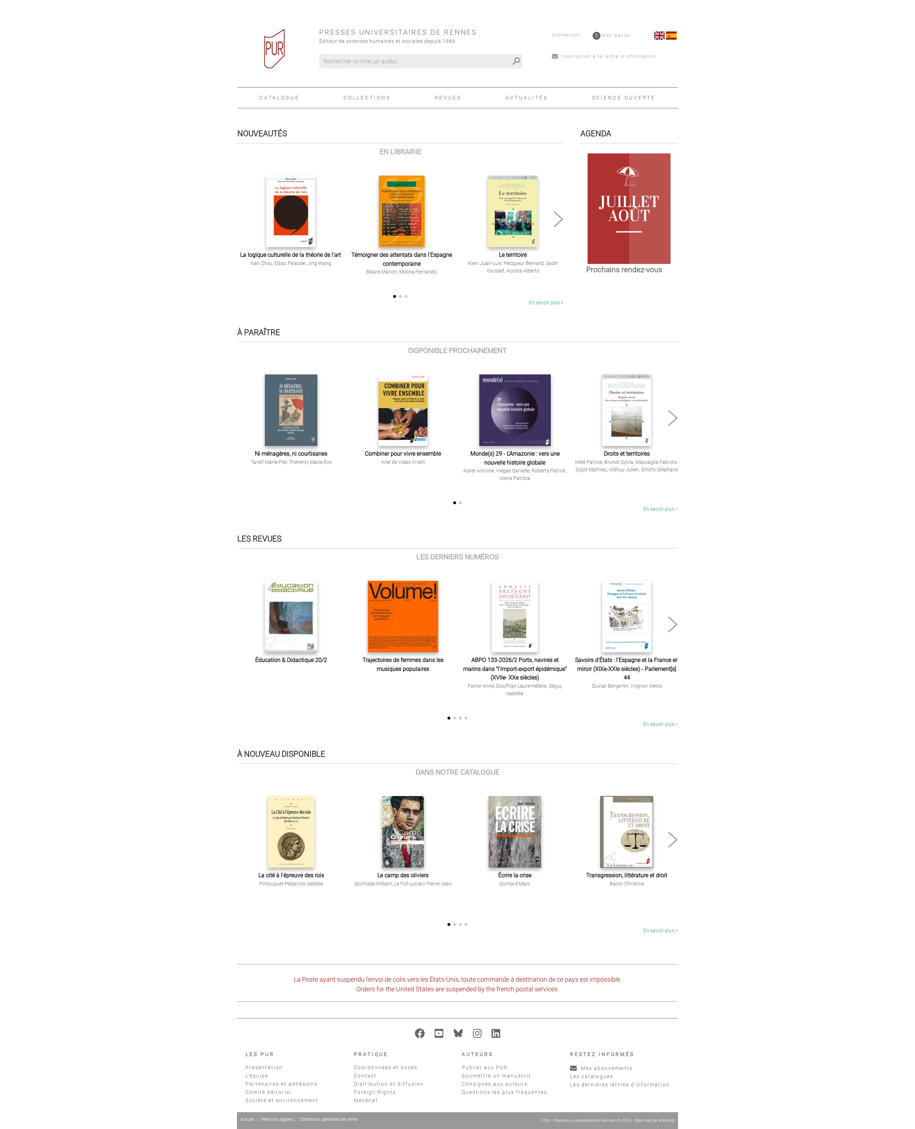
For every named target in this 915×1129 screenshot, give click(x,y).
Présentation (264, 1067)
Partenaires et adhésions (282, 1084)
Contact (365, 1076)
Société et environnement (282, 1100)
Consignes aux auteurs (495, 1084)
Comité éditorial (269, 1092)
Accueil (247, 1119)
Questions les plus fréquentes (504, 1092)
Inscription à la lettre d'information (608, 56)
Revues (448, 97)
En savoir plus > (546, 302)
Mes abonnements (606, 1068)
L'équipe (257, 1076)
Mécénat (366, 1100)
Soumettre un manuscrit (496, 1076)
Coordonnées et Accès (385, 1067)
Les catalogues (591, 1076)
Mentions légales (277, 1119)
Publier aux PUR (485, 1067)
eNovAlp (666, 1120)
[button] (558, 219)
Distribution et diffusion (389, 1084)
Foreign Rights (375, 1092)
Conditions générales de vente (328, 1119)
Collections (367, 97)
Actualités (526, 97)
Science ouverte (624, 97)
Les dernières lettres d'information (620, 1085)
